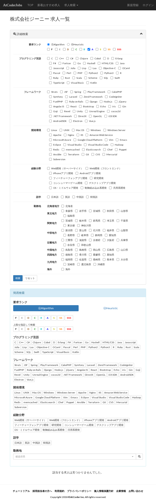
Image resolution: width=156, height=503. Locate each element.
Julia (72, 68)
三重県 (69, 240)
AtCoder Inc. (77, 497)
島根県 (83, 249)
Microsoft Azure (62, 139)
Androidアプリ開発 (90, 173)
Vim (111, 139)
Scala (79, 77)
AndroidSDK (60, 121)
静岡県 (98, 235)
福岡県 (69, 259)
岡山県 (96, 249)
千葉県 (124, 220)
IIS (82, 134)
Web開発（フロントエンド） (105, 168)
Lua (94, 68)
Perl (69, 73)
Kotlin (93, 82)
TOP (30, 5)
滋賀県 (83, 240)
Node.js (108, 101)
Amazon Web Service (101, 134)
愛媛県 (96, 254)
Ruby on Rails (76, 101)
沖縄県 (101, 264)
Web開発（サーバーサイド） (67, 168)
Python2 (93, 73)
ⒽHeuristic (77, 44)
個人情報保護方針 (104, 490)
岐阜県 (85, 235)
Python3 (109, 73)
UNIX (66, 130)
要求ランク (35, 44)
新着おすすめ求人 (48, 5)
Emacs (123, 139)
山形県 (124, 210)
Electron (77, 121)
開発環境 (36, 130)
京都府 (96, 240)
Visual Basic (77, 82)
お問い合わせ (136, 490)
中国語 (80, 196)
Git (87, 154)
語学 (38, 196)
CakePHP (117, 91)
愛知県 (112, 235)
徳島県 (69, 254)
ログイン (148, 5)
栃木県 (83, 220)
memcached (73, 149)
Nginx (71, 134)
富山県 (83, 230)
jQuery (122, 101)
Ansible (57, 154)
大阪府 (110, 240)
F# (54, 63)
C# (71, 58)
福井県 (110, 230)
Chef (110, 149)
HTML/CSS (107, 63)
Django (93, 101)
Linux (54, 130)
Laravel (73, 96)
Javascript (58, 68)
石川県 (96, 230)
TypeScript (58, 82)
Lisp (84, 68)
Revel (67, 111)
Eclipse (57, 144)
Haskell (91, 63)
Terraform (73, 154)
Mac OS (80, 130)
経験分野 (36, 168)
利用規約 (59, 490)
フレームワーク (32, 91)
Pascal (56, 73)
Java (122, 63)
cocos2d (115, 111)
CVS (97, 154)
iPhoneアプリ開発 (63, 173)
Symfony (58, 96)
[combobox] (74, 457)
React (73, 106)
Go (79, 63)
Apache (57, 134)
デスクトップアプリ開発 (102, 182)
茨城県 (69, 220)
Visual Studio (74, 144)
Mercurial (111, 154)
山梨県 (124, 230)
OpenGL (97, 116)
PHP (80, 73)
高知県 (110, 254)
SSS (69, 317)
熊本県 (110, 259)
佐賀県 (83, 259)
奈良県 (71, 244)
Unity (80, 111)
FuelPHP (58, 101)
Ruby (55, 77)
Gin (124, 106)
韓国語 (94, 196)
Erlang (118, 58)
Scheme (92, 77)
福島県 (71, 215)
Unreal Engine (97, 111)
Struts (54, 91)
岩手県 (83, 210)
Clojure (84, 58)
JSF (66, 91)
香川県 (83, 254)
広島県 (110, 249)
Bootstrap (88, 106)
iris (114, 106)
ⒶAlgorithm (58, 44)
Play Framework (96, 91)
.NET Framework (62, 116)
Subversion (59, 159)
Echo (103, 106)
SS (60, 317)
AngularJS (58, 106)
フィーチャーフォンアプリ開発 (70, 178)
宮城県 (96, 210)
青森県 (69, 210)
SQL (106, 77)
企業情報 (121, 490)
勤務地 (37, 206)
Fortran (67, 63)
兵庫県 (124, 240)
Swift (117, 77)
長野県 (71, 235)
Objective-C (109, 68)
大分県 (124, 259)
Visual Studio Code (98, 144)
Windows (96, 130)
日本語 (54, 196)
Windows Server (116, 130)
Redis (56, 149)
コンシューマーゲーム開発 (67, 182)
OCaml (126, 68)
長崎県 (96, 259)
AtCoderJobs (12, 5)
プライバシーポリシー (79, 490)
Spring (77, 91)
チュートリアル (21, 490)
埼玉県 (110, 220)
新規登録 (133, 5)
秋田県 (110, 210)
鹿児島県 (86, 264)
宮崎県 (71, 264)
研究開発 (99, 178)
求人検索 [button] (70, 5)
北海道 (69, 206)
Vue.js (92, 121)
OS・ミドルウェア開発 (65, 187)
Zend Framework (93, 96)
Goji (55, 111)
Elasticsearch (93, 149)
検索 (17, 278)
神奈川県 (86, 225)
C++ (61, 58)
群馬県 (96, 220)
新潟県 (69, 230)
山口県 (124, 249)
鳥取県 (69, 249)
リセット (30, 278)
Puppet (123, 149)
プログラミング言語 (30, 58)
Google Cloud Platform (90, 139)
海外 (67, 269)
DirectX (82, 116)
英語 (67, 196)
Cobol (97, 58)
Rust (67, 77)
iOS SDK (112, 116)
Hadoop (119, 144)
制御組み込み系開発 (96, 187)
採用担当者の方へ (42, 490)
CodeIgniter (115, 96)
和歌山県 (86, 244)
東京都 (71, 225)
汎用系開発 (119, 187)
